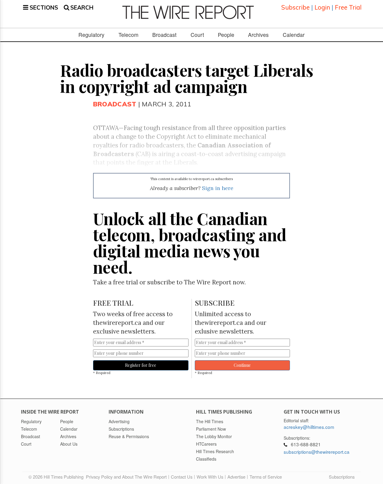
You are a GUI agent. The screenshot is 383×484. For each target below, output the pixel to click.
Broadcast (164, 34)
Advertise (236, 477)
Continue (242, 365)
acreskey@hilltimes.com (309, 426)
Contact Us (181, 477)
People (226, 34)
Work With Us (210, 477)
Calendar (294, 34)
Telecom (128, 34)
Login (322, 7)
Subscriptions (342, 477)
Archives (258, 34)
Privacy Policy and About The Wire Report (126, 477)
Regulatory (91, 34)
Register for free (140, 365)
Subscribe (295, 7)
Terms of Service (266, 477)
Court (197, 34)
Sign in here (217, 188)
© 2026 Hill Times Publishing (57, 477)
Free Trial (348, 7)
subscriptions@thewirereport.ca (316, 451)
